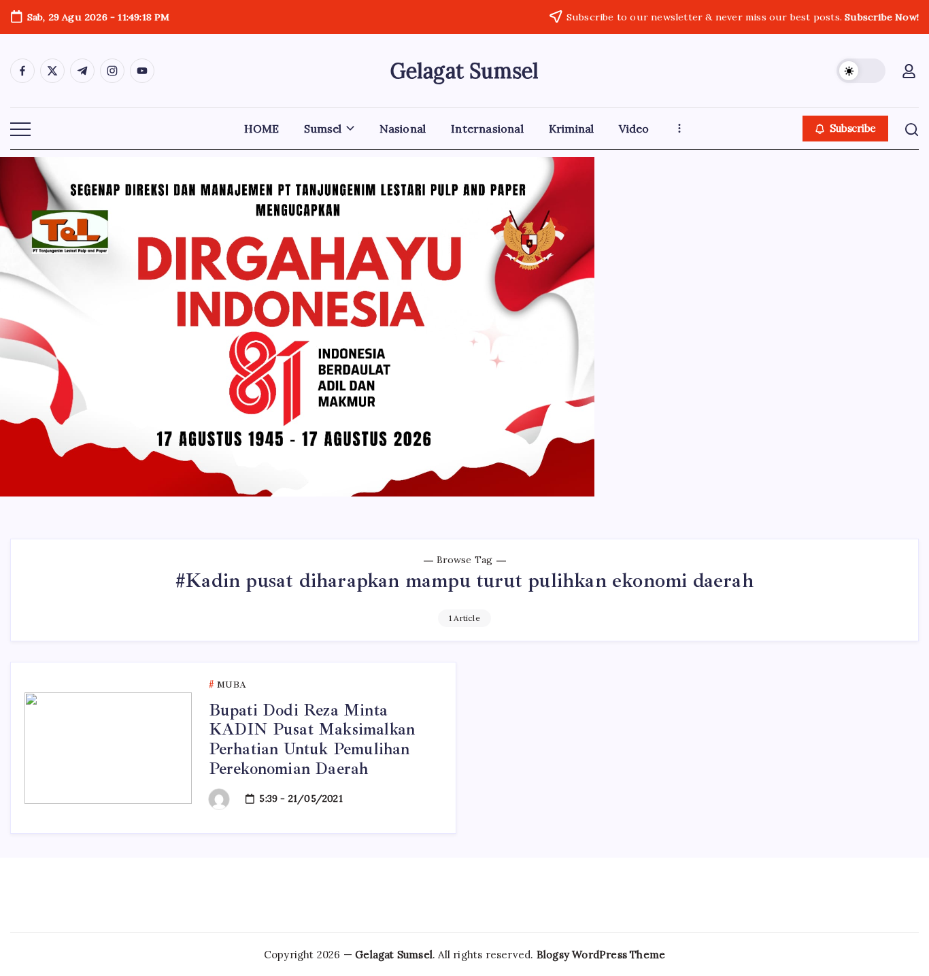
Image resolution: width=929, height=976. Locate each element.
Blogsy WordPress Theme (601, 954)
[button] (861, 70)
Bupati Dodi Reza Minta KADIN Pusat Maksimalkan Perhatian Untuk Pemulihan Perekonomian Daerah (312, 739)
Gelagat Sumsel (464, 71)
